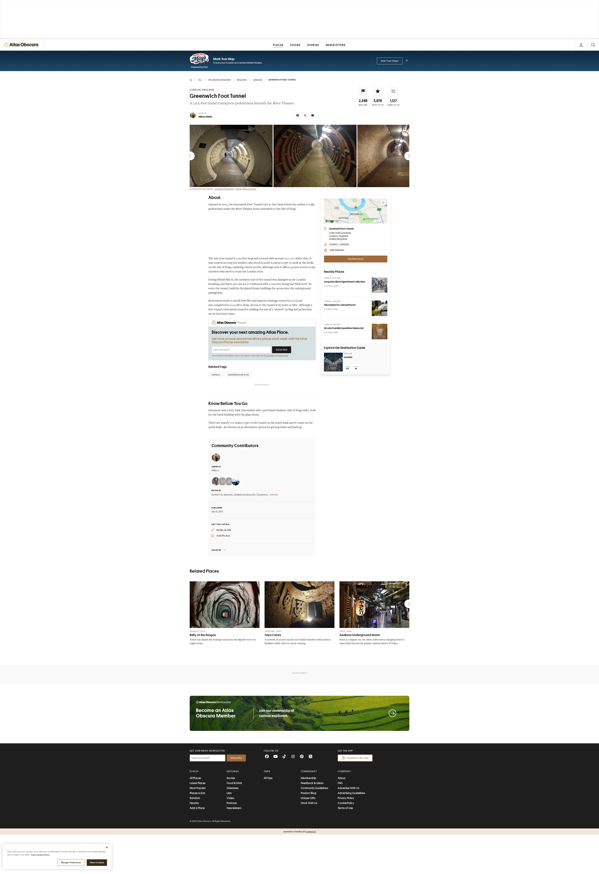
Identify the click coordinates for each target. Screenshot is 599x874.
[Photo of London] (333, 362)
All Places (195, 778)
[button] (363, 91)
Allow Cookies (97, 862)
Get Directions (356, 259)
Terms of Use (283, 356)
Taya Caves (273, 635)
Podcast (232, 803)
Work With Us (309, 803)
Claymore (262, 495)
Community (309, 771)
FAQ (340, 783)
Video (230, 798)
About (341, 778)
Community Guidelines (314, 788)
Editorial (233, 771)
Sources (216, 550)
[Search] (593, 45)
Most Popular (198, 788)
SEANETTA (217, 495)
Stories (231, 778)
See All (274, 495)
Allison (215, 470)
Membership (308, 778)
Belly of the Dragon (203, 635)
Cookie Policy (346, 803)
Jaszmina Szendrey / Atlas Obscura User (235, 189)
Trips (267, 771)
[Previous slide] (190, 156)
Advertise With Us (348, 788)
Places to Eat (197, 793)
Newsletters (234, 808)
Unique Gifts (308, 798)
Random (195, 798)
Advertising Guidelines (351, 793)
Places (194, 771)
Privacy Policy (269, 356)
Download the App (358, 758)
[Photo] (379, 285)
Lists (229, 793)
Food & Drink (234, 783)
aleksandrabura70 (244, 495)
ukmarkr (228, 495)
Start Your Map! (390, 61)
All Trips (268, 778)
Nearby (194, 803)
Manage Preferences (71, 862)
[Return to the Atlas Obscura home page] (22, 45)
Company (344, 771)
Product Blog (308, 793)
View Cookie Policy (40, 855)
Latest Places (198, 783)
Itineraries (233, 788)
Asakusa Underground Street (359, 635)
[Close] (106, 847)
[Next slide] (408, 156)
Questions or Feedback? (299, 831)
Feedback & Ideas (312, 783)
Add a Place (197, 808)
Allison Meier (205, 117)
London (348, 357)
